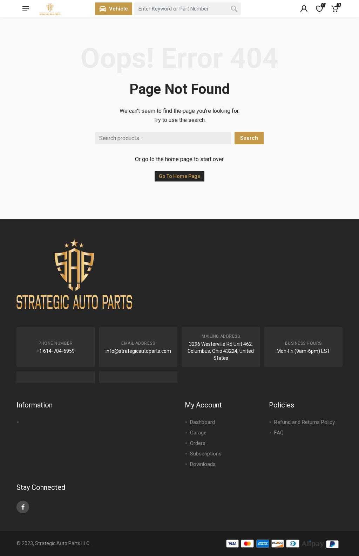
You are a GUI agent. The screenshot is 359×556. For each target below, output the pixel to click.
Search (249, 138)
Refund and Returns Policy (304, 422)
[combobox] (187, 8)
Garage (198, 433)
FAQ (279, 433)
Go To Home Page (179, 176)
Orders (197, 443)
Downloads (203, 464)
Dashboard (202, 422)
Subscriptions (206, 454)
